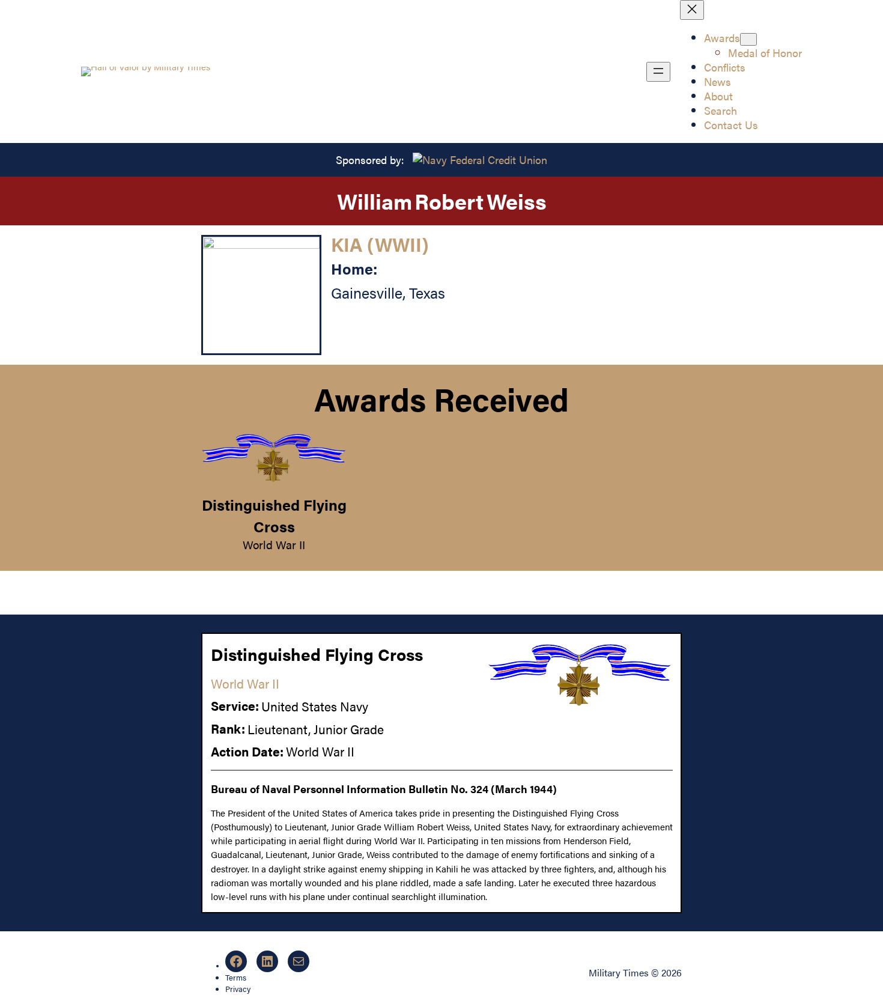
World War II (274, 544)
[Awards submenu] (748, 39)
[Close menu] (692, 10)
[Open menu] (658, 72)
